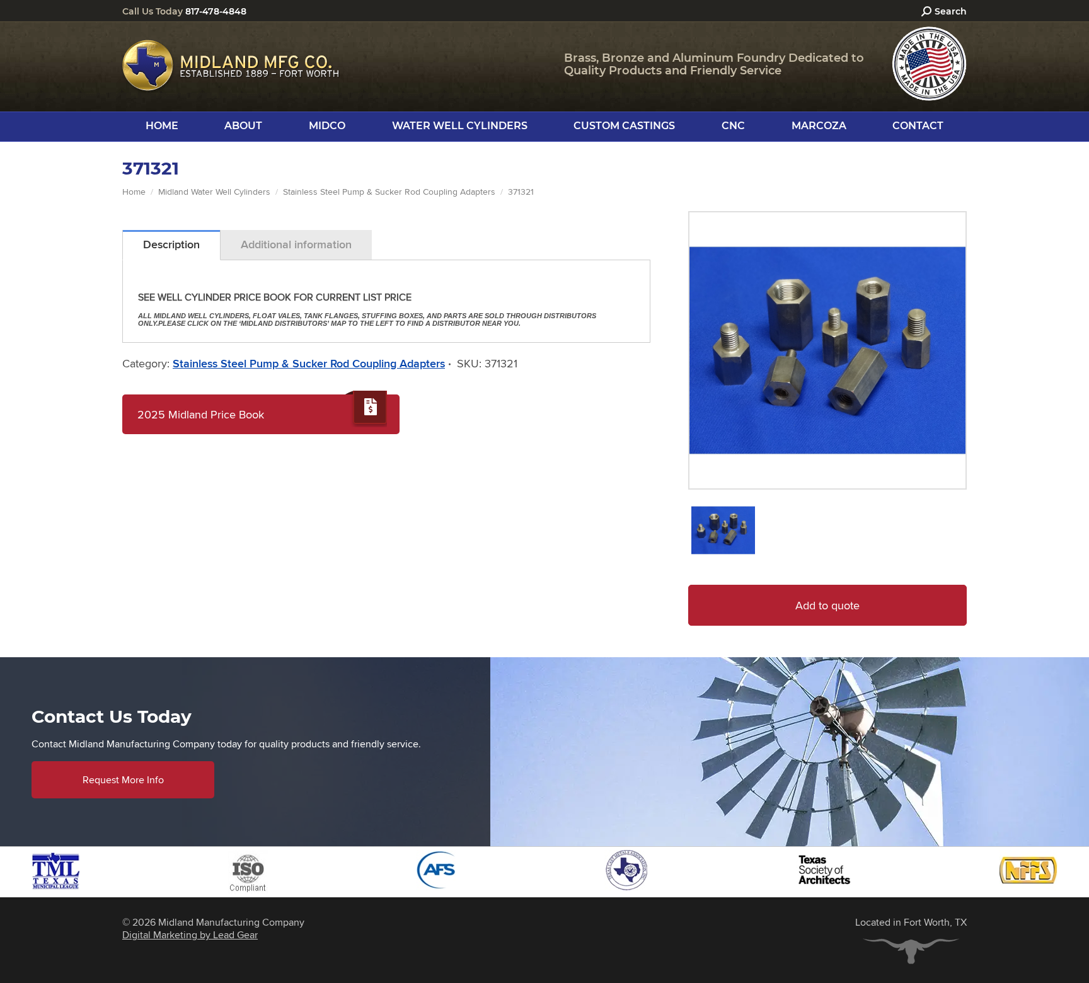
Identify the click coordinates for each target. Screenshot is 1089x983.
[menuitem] (162, 126)
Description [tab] (171, 244)
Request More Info (123, 780)
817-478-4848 (215, 11)
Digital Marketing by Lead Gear (190, 935)
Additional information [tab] (296, 244)
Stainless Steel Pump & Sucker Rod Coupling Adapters (309, 363)
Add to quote (827, 605)
